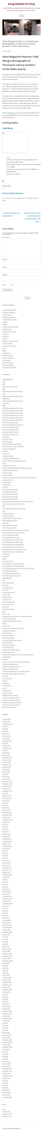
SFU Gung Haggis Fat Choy (10, 669)
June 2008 (5, 968)
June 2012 (5, 853)
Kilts (3, 580)
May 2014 (5, 803)
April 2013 (5, 829)
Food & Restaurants (8, 513)
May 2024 (5, 743)
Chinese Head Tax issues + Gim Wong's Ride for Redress (19, 477)
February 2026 (6, 719)
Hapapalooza (6, 353)
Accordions (5, 437)
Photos (4, 623)
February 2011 (6, 891)
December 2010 (7, 896)
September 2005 (7, 1047)
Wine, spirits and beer (9, 707)
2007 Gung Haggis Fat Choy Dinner (12, 401)
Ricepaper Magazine (8, 645)
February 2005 (6, 1064)
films (3, 506)
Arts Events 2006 (7, 441)
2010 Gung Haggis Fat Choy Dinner (12, 410)
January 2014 (6, 810)
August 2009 (6, 934)
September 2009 (7, 932)
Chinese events (7, 473)
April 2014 (5, 805)
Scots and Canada (8, 365)
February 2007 (6, 1006)
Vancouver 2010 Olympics (10, 695)
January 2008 (6, 980)
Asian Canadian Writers (9, 310)
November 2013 (7, 815)
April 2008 (5, 973)
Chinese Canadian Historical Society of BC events (17, 468)
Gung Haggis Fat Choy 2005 (10, 535)
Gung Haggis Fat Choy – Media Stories (13, 532)
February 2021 (6, 767)
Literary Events (6, 599)
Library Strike (6, 595)
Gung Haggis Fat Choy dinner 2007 (12, 540)
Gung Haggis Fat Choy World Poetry (13, 552)
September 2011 (7, 875)
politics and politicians (9, 631)
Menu (21, 15)
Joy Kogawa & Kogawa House (11, 573)
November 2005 (7, 1042)
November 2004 (7, 1071)
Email (4, 267)
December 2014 (7, 798)
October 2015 (6, 788)
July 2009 (5, 937)
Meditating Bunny (7, 355)
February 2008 (6, 977)
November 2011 (7, 870)
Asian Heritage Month (9, 449)
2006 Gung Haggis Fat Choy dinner (12, 396)
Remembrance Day (8, 638)
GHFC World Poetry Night (9, 525)
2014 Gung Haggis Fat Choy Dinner (12, 420)
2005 (3, 389)
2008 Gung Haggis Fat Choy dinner (12, 408)
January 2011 (6, 894)
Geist (4, 348)
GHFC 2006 (5, 523)
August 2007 (6, 992)
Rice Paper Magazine (8, 312)
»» (3, 188)
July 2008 (5, 965)
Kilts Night (5, 585)
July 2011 (5, 879)
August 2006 (6, 1021)
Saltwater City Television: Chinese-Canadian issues (17, 654)
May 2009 (5, 942)
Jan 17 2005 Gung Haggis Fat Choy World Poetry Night (18, 568)
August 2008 (6, 963)
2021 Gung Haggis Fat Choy (10, 422)
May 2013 (5, 827)
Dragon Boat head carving (10, 489)
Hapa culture (6, 554)
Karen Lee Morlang (8, 358)
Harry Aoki (5, 556)
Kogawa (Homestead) (8, 317)
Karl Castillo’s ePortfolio (9, 367)
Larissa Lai (5, 334)
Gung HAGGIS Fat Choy (21, 3)
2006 (3, 394)
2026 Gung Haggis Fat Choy (10, 434)
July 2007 (5, 994)
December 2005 (7, 1040)
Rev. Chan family (7, 642)
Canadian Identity (7, 456)
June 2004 (5, 1083)
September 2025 (7, 724)
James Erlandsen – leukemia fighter (13, 564)
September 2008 (7, 961)
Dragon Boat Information (9, 492)
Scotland (5, 659)
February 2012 (6, 863)
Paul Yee (5, 339)
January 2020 (6, 772)
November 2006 (7, 1013)
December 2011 (7, 867)
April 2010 (5, 915)
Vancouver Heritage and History (12, 702)
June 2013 (5, 824)
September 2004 (7, 1076)
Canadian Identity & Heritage (11, 458)
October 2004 (6, 1073)
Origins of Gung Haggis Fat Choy (12, 621)
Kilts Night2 (5, 590)
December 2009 (7, 925)
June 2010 (5, 910)
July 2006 (5, 1023)
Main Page (21, 198)
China (4, 463)
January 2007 (6, 1009)
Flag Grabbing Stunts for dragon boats (14, 508)
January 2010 (6, 922)
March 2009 (5, 946)
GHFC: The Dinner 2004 (9, 528)
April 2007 (5, 1001)
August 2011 (6, 877)
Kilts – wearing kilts (8, 583)
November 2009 (7, 927)
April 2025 (5, 731)
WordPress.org (7, 1116)
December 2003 (7, 1097)
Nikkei (4, 351)
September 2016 (7, 784)
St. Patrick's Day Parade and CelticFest (14, 674)
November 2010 (7, 898)
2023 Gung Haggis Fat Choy (10, 427)
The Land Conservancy (9, 346)
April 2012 (5, 858)
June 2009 (5, 939)
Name (5, 259)
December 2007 (7, 982)
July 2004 (5, 1080)
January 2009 (6, 951)
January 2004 (6, 1095)
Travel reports (6, 686)
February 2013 (6, 834)
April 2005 (5, 1059)
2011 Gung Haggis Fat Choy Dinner (12, 413)
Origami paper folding (9, 619)
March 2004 (5, 1090)
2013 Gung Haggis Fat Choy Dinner (12, 418)
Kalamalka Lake (7, 578)
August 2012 (6, 848)
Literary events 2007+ (8, 602)
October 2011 (6, 872)
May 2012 (5, 855)
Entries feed (6, 1111)
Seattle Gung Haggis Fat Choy (11, 666)
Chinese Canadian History (10, 470)
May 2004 (5, 1085)
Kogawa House (7, 315)
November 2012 (7, 841)
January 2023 (6, 755)
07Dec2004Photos (7, 379)
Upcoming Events (7, 693)
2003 (3, 382)
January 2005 (6, 1066)
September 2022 (7, 757)
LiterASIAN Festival (8, 604)
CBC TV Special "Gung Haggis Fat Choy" (14, 461)
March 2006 (5, 1032)
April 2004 (5, 1088)
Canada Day (6, 453)
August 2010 (6, 906)
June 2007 (5, 997)
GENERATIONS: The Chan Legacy (12, 518)
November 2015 (7, 786)
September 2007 (7, 989)
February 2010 (6, 920)
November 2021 (7, 765)
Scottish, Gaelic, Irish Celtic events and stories (16, 662)
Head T (4, 559)
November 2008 (7, 956)
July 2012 (5, 851)
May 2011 (5, 884)
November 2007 (7, 985)
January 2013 (6, 836)
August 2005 (6, 1049)
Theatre (4, 681)
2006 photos (6, 398)
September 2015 (7, 791)
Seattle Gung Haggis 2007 (10, 664)
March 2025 (5, 733)
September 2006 (7, 1018)
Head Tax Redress (8, 561)
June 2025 (5, 729)
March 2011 (5, 889)
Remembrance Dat (8, 635)
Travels (4, 688)
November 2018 (7, 781)
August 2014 (6, 800)
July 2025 (5, 726)
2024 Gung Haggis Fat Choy (10, 430)
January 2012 (6, 865)
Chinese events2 (7, 475)
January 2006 (6, 1037)
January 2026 (6, 721)
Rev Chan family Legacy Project (11, 640)
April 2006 (5, 1030)
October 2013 (6, 817)
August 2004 (6, 1078)
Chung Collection (7, 343)
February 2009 (6, 949)
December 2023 (7, 748)
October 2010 (6, 901)
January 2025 (6, 738)
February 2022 (6, 760)
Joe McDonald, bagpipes (9, 571)
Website (5, 275)
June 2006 (5, 1025)
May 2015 (5, 793)
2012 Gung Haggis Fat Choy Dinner (12, 415)
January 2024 (6, 745)
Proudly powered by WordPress (11, 1128)
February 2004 (6, 1092)
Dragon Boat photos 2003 (10, 494)
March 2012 (5, 860)
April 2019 (5, 774)
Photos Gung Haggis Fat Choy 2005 (12, 628)
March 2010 (5, 918)
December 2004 (7, 1068)
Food (3, 511)
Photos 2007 (6, 626)
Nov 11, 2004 (6, 614)
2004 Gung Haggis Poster (10, 386)
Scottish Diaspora (7, 363)
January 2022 (6, 762)
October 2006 (6, 1016)
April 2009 (5, 944)
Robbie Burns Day (7, 647)
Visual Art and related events (11, 705)
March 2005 (5, 1061)
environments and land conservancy (13, 504)
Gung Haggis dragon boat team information (15, 530)
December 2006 (7, 1011)
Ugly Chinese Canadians (9, 319)
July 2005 (5, 1052)
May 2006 (5, 1028)
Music (4, 611)
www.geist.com (13, 113)
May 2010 (5, 913)
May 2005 (5, 1056)
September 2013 (7, 820)
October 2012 (6, 843)
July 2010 (5, 908)
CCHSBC (4, 322)
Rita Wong (5, 336)
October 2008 (6, 958)
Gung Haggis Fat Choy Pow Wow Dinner (14, 549)
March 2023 (5, 753)
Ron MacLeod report (8, 652)
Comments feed (7, 1114)
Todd (4, 200)
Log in (4, 1109)
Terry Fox (5, 676)
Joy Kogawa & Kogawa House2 (11, 575)
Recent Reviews (7, 633)
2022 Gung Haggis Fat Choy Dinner (12, 425)
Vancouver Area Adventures (11, 698)
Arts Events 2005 (7, 439)
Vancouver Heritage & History (11, 700)
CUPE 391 (5, 487)
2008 (3, 406)
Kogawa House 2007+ (8, 592)
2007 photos (6, 403)
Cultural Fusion (6, 485)
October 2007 (6, 987)
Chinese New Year (8, 480)
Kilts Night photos (7, 587)
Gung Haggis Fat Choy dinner (11, 537)
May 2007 (5, 999)
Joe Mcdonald (6, 360)
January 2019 (6, 779)
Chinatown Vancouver (9, 465)
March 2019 (5, 776)
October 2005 (6, 1044)
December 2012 (7, 839)
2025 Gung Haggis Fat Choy (10, 432)
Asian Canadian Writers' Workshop (13, 446)
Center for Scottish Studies (10, 327)
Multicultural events (8, 609)
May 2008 (5, 970)
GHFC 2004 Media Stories (10, 520)
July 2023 (5, 750)
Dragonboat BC (7, 329)
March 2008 (5, 975)
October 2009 (6, 930)
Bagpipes (5, 451)
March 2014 (5, 808)
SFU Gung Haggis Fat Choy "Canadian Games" (16, 671)
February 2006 (6, 1035)
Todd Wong (7, 128)
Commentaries (6, 482)
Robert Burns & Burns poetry (11, 650)
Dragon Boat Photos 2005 (10, 499)
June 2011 (5, 882)
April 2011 (5, 887)
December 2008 (7, 954)
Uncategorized (6, 690)
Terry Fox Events (7, 678)
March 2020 (5, 769)
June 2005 (5, 1054)
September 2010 (7, 903)
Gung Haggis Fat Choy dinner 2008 (12, 542)
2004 (3, 384)
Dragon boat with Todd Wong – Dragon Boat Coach (17, 501)
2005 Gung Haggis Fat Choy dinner (12, 391)
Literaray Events (7, 597)
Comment (5, 237)
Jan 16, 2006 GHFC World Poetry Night (13, 566)
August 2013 (6, 822)
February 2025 (6, 736)
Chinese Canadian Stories (10, 341)
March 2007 (5, 1004)
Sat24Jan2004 (6, 657)
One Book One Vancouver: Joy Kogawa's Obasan (17, 616)
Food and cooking (7, 516)
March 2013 (5, 831)
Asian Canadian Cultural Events (11, 444)
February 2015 (6, 796)
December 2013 (7, 812)
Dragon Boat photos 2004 (10, 497)
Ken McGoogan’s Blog (9, 331)
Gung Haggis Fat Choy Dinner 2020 (12, 547)
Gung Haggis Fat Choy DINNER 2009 (13, 544)
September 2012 (7, 846)
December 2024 (7, 741)
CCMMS (4, 324)
